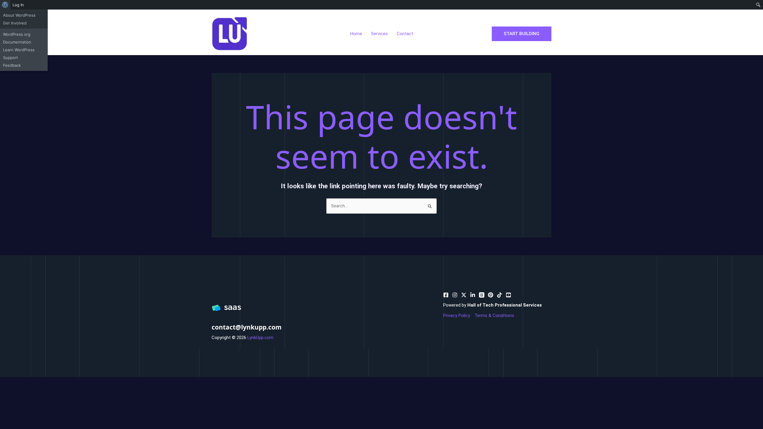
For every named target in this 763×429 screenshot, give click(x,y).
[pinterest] (455, 295)
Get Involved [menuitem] (15, 23)
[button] (521, 34)
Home (356, 33)
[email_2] (499, 295)
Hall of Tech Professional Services (504, 305)
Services (379, 33)
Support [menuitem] (10, 57)
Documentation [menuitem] (17, 42)
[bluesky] (472, 295)
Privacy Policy (456, 315)
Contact (405, 33)
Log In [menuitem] (18, 4)
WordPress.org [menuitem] (16, 34)
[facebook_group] (508, 295)
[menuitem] (5, 5)
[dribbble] (481, 295)
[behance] (463, 295)
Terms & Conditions (494, 315)
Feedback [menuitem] (12, 65)
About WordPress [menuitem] (19, 15)
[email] (490, 295)
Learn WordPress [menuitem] (19, 49)
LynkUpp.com (260, 337)
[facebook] (446, 295)
